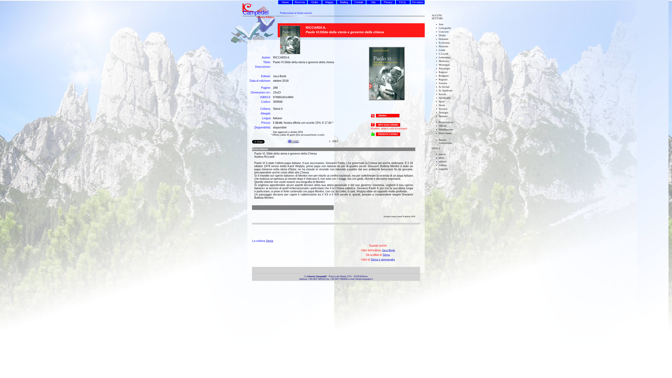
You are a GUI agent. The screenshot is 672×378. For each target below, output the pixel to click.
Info (373, 2)
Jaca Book (388, 250)
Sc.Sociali (444, 86)
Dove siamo (445, 133)
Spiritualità (444, 97)
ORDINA (382, 115)
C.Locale (444, 53)
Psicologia (444, 68)
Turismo (443, 116)
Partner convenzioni (445, 141)
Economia (444, 42)
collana (443, 165)
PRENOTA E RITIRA (388, 134)
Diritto (442, 35)
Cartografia (445, 28)
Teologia (443, 112)
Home (285, 2)
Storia (442, 105)
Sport (441, 101)
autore (442, 154)
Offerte (442, 125)
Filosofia (443, 46)
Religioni (444, 75)
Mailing (344, 2)
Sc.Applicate (446, 90)
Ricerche (300, 2)
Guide (442, 50)
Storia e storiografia (383, 259)
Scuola (442, 94)
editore (442, 161)
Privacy (388, 2)
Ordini (314, 2)
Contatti (358, 2)
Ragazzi (443, 72)
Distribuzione (446, 129)
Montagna (444, 64)
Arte (441, 24)
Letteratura (444, 57)
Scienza (443, 83)
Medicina (444, 61)
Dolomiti (443, 39)
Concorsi (444, 31)
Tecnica (443, 108)
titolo (441, 157)
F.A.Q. (402, 2)
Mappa (329, 2)
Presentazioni (446, 122)
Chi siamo (417, 2)
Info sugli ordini (388, 125)
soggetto (443, 168)
